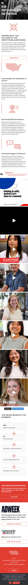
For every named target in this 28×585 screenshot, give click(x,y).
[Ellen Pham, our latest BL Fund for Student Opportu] (14, 249)
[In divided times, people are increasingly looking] (14, 192)
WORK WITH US (14, 58)
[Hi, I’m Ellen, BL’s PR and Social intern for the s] (14, 335)
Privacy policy (16, 582)
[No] (26, 579)
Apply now (14, 497)
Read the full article (14, 524)
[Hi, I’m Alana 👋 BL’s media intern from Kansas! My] (14, 306)
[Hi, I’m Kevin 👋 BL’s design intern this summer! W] (14, 278)
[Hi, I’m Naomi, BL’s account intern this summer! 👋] (14, 364)
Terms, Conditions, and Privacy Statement (14, 564)
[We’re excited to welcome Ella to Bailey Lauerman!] (14, 392)
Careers (14, 570)
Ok (10, 582)
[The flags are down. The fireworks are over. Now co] (14, 221)
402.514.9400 (14, 562)
